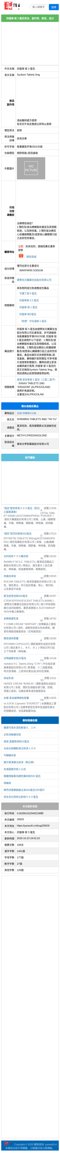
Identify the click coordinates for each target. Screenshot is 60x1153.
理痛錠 (7, 783)
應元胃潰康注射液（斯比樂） (20, 762)
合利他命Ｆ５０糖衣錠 (16, 556)
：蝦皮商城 (29, 256)
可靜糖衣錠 (10, 755)
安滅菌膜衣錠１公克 (15, 769)
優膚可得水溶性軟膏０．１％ (20, 727)
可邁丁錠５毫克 (28, 293)
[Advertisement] (30, 43)
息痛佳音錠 (10, 576)
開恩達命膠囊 (11, 638)
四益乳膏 (9, 678)
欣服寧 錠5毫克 (27, 314)
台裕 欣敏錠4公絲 (26, 413)
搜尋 (53, 7)
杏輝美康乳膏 (11, 618)
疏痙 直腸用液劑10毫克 (16, 741)
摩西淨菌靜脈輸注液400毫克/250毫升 (24, 790)
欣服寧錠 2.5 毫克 (29, 300)
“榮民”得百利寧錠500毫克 (18, 533)
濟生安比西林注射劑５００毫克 (21, 797)
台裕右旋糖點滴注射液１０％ (20, 748)
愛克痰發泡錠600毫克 (16, 596)
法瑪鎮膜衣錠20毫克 (15, 658)
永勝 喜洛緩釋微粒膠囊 (16, 698)
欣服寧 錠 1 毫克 (28, 307)
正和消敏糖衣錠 (12, 734)
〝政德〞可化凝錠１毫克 (32, 321)
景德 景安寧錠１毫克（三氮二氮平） (37, 379)
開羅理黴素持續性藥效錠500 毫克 (22, 776)
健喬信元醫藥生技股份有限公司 (34, 280)
